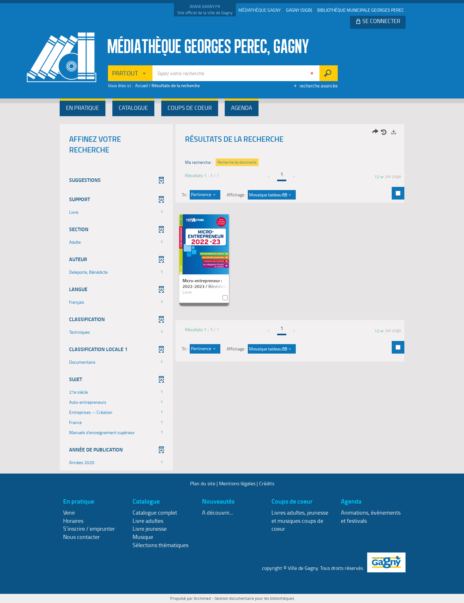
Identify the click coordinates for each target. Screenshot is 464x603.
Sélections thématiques (160, 545)
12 (376, 177)
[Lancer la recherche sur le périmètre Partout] (328, 73)
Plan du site (202, 483)
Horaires (73, 520)
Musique (143, 536)
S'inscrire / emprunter (89, 528)
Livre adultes (148, 520)
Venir (69, 512)
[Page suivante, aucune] (294, 176)
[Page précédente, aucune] (269, 176)
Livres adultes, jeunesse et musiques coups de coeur (299, 520)
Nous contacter (81, 536)
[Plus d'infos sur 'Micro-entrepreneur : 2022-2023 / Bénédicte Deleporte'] (204, 247)
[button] (82, 108)
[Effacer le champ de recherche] (312, 73)
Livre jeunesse (150, 528)
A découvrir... (217, 512)
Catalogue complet (155, 512)
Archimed (202, 598)
